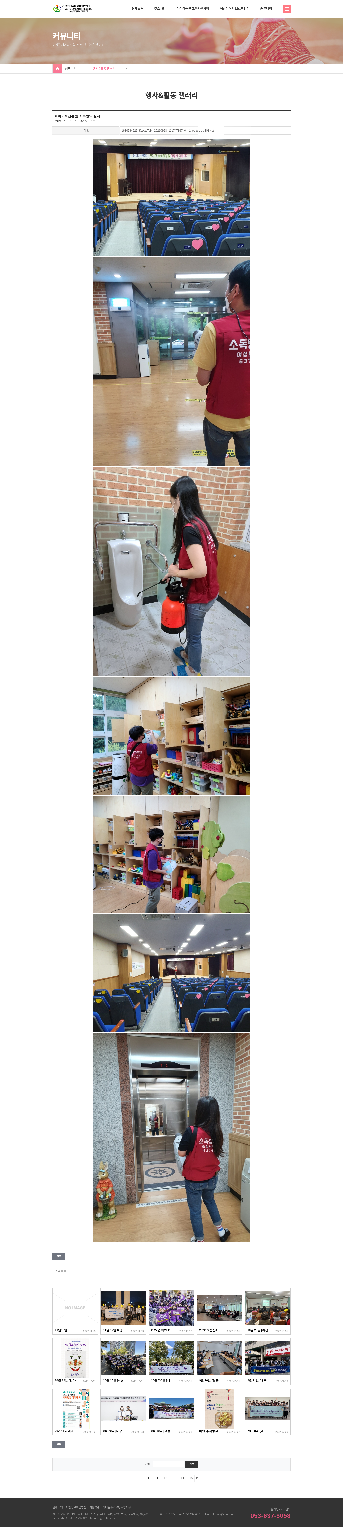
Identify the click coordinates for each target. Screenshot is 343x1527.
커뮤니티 (266, 8)
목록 (58, 1255)
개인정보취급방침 (76, 1507)
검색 (191, 1463)
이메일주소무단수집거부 (117, 1507)
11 (156, 1478)
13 (173, 1478)
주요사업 (160, 8)
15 (191, 1478)
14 (182, 1478)
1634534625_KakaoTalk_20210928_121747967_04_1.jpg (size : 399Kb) (167, 130)
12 (165, 1478)
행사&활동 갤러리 (104, 68)
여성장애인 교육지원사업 (193, 8)
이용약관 (94, 1507)
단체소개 (137, 8)
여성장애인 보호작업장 (235, 8)
